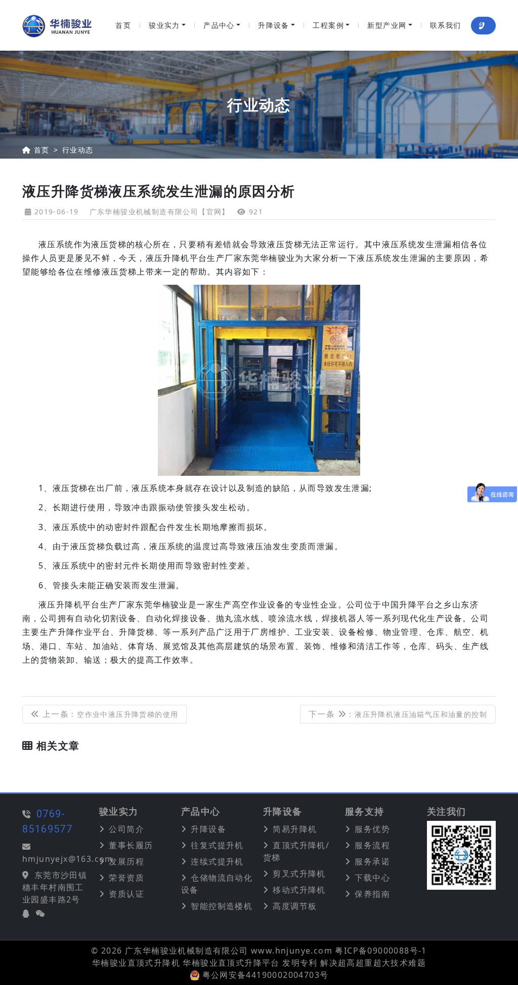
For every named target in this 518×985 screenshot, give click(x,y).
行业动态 (78, 150)
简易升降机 (295, 829)
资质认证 (126, 893)
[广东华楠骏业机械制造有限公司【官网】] (57, 25)
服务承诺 (372, 861)
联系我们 (445, 25)
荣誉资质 (126, 877)
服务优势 (372, 829)
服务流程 (372, 845)
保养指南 (372, 893)
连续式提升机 (217, 861)
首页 (123, 25)
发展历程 (126, 861)
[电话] (483, 25)
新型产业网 (386, 25)
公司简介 (126, 829)
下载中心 (372, 877)
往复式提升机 (217, 845)
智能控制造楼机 (221, 906)
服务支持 (364, 811)
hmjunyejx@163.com (67, 858)
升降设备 (273, 25)
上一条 (108, 713)
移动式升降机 (299, 889)
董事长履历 (131, 845)
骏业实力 (164, 25)
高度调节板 (295, 906)
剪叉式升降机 (299, 873)
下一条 (398, 713)
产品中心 (219, 25)
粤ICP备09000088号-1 (380, 950)
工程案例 (328, 25)
